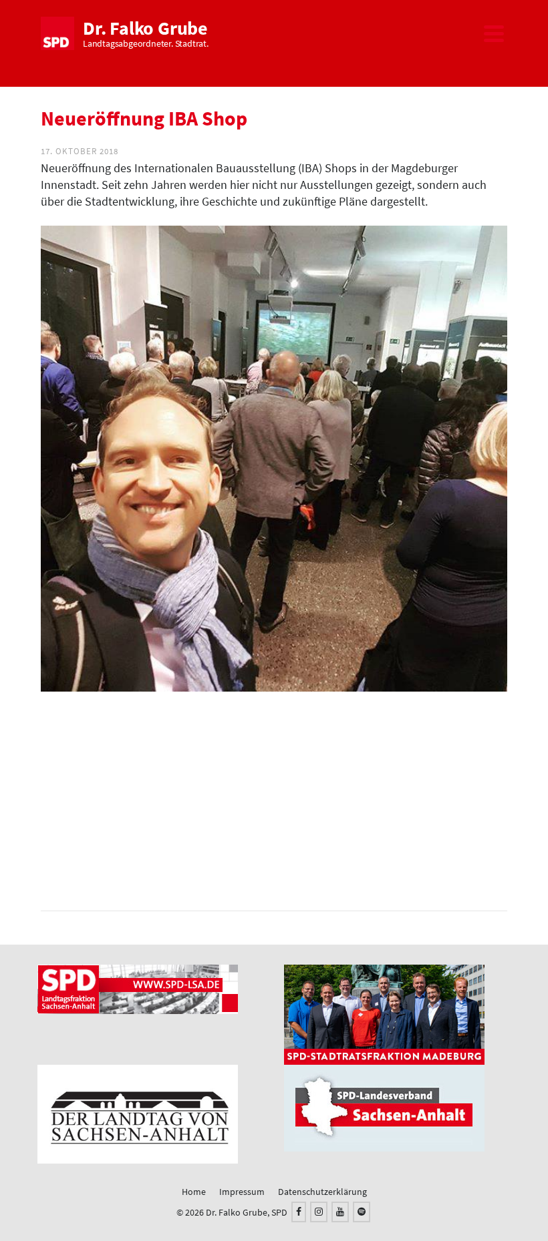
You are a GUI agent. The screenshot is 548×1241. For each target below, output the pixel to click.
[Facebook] (298, 1212)
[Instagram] (318, 1212)
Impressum (242, 1192)
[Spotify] (361, 1212)
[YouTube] (340, 1212)
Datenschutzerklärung (322, 1192)
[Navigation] (494, 33)
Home (194, 1192)
